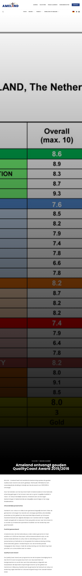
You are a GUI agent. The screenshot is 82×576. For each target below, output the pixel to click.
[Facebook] (76, 11)
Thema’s (38, 11)
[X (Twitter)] (79, 11)
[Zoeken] (3, 11)
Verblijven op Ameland (50, 11)
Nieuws (31, 11)
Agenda (35, 4)
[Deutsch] (73, 11)
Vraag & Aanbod (52, 4)
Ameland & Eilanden (44, 461)
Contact (75, 4)
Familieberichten (64, 4)
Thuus (25, 11)
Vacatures (43, 4)
